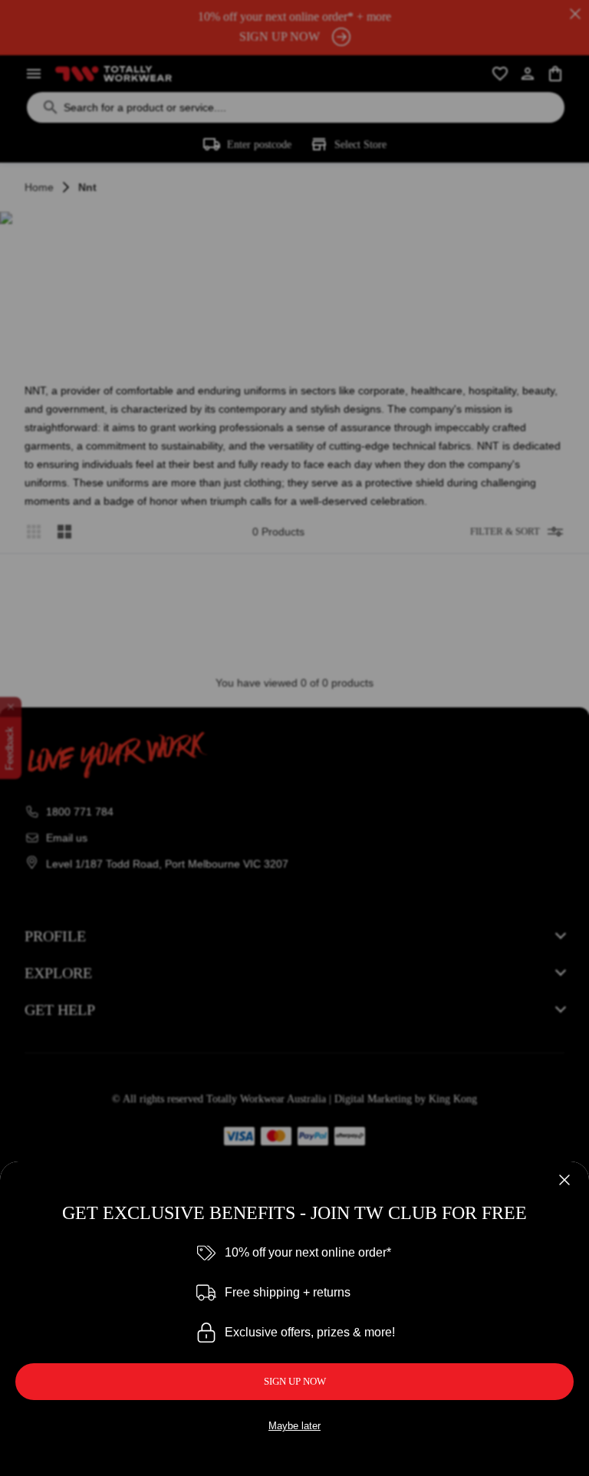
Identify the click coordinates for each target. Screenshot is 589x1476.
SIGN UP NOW (295, 1381)
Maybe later (294, 1426)
